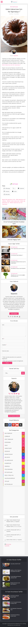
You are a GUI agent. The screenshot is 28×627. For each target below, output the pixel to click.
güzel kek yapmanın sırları (9, 199)
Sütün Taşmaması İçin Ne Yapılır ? (18, 248)
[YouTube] (17, 424)
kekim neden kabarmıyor (14, 201)
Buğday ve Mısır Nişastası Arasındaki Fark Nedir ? (15, 570)
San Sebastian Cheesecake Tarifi (16, 609)
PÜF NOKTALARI (14, 6)
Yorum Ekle (16, 13)
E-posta (4, 344)
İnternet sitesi (5, 351)
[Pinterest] (13, 424)
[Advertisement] (14, 500)
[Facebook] (9, 424)
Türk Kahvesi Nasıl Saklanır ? (17, 255)
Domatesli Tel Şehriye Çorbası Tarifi (15, 615)
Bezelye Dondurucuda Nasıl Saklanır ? (15, 583)
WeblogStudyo (11, 625)
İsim (3, 324)
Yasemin (15, 55)
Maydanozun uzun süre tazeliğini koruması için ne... (18, 275)
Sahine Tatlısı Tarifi (10, 539)
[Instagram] (6, 424)
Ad (3, 338)
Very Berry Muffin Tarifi (15, 563)
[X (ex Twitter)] (20, 424)
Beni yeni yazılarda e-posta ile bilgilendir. (13, 361)
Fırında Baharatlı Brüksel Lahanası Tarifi (15, 577)
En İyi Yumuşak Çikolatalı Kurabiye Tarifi (15, 602)
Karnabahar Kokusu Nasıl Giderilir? (18, 268)
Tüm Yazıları (14, 313)
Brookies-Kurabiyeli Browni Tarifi (14, 596)
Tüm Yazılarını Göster (14, 416)
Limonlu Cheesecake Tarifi (12, 529)
